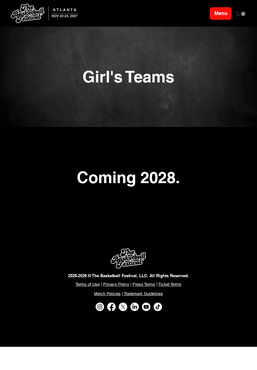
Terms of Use (88, 284)
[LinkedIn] (134, 307)
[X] (123, 307)
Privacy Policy (116, 284)
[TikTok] (158, 307)
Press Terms (144, 284)
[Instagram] (100, 307)
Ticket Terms (169, 284)
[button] (240, 14)
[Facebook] (111, 307)
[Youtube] (146, 307)
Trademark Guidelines (143, 293)
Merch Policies (107, 293)
